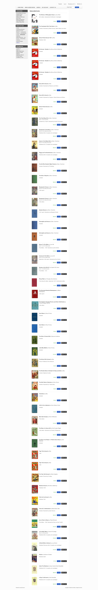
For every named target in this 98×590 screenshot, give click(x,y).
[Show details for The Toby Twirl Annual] (35, 481)
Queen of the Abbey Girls (49, 141)
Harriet (45, 554)
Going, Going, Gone (20, 22)
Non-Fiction (18, 18)
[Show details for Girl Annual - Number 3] (35, 56)
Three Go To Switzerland (49, 508)
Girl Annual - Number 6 (50, 60)
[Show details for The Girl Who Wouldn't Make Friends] (34, 171)
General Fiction (19, 14)
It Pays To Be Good (47, 577)
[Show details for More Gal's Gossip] (35, 424)
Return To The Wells (46, 244)
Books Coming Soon (20, 19)
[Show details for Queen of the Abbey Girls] (34, 148)
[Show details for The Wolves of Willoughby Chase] (34, 22)
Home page (20, 7)
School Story (22, 38)
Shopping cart (71, 4)
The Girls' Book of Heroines (49, 382)
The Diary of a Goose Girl (50, 428)
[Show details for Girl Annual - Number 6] (35, 68)
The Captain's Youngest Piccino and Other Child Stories (52, 302)
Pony (25, 37)
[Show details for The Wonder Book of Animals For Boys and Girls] (35, 378)
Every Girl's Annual (45, 83)
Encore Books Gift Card (21, 13)
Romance (18, 38)
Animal (17, 27)
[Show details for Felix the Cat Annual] (35, 504)
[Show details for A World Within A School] (34, 550)
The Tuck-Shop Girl (48, 118)
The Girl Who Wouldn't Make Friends (51, 164)
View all (17, 42)
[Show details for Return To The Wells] (34, 251)
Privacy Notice (19, 56)
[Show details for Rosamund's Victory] (34, 194)
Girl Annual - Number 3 (50, 49)
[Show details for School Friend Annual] (35, 114)
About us (18, 49)
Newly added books (30, 7)
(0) (81, 4)
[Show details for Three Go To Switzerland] (35, 516)
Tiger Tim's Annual (45, 451)
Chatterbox (43, 393)
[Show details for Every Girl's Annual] (35, 91)
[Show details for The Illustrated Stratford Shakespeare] (35, 297)
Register (60, 4)
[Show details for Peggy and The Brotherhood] (34, 160)
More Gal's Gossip (48, 416)
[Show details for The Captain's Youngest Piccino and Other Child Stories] (35, 309)
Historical (18, 36)
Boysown (18, 31)
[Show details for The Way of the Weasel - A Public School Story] (34, 447)
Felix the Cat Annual (45, 497)
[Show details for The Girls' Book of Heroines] (35, 389)
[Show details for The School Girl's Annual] (35, 366)
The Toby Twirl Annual (48, 474)
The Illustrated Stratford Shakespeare (50, 291)
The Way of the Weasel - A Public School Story (51, 440)
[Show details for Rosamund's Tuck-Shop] (34, 137)
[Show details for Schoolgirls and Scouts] (34, 228)
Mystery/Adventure (19, 37)
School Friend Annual (46, 106)
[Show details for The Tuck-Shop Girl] (35, 125)
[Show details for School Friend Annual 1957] (35, 45)
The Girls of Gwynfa (48, 175)
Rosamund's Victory (48, 187)
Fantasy (17, 34)
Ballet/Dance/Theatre (19, 30)
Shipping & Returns (20, 54)
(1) (74, 4)
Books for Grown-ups (20, 17)
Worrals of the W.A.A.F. (49, 267)
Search (38, 7)
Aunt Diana (45, 313)
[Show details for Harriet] (34, 562)
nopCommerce (22, 587)
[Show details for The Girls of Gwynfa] (34, 183)
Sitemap (18, 53)
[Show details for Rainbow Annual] (35, 493)
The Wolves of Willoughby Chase (49, 14)
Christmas (18, 33)
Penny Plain (48, 279)
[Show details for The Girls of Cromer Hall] (34, 343)
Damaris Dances (47, 210)
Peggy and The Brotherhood (50, 152)
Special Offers (19, 15)
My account (45, 7)
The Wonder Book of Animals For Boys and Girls (52, 370)
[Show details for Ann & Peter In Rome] (34, 527)
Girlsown (22, 34)
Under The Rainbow (51, 566)
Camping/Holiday (23, 31)
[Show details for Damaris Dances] (34, 217)
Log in (65, 4)
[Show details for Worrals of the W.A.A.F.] (34, 274)
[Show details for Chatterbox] (35, 401)
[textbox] (71, 7)
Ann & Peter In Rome (48, 520)
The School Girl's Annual (46, 359)
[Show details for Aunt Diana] (34, 320)
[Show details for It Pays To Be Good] (34, 584)
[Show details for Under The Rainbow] (34, 573)
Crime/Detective (23, 33)
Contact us (53, 7)
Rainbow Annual (48, 485)
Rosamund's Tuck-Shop (49, 129)
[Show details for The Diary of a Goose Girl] (34, 435)
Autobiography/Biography (20, 29)
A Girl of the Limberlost (49, 405)
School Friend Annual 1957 (47, 37)
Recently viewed (19, 52)
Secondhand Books (20, 20)
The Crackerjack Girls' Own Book (48, 26)
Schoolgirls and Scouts (48, 221)
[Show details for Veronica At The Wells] (34, 263)
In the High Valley (47, 531)
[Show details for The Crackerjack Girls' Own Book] (35, 33)
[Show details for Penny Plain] (34, 286)
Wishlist (78, 4)
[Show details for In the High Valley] (34, 539)
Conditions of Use (19, 57)
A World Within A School (48, 543)
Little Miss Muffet (46, 347)
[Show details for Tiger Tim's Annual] (35, 458)
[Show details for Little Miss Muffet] (35, 355)
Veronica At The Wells (47, 256)
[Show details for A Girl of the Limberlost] (34, 412)
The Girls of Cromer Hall (49, 336)
